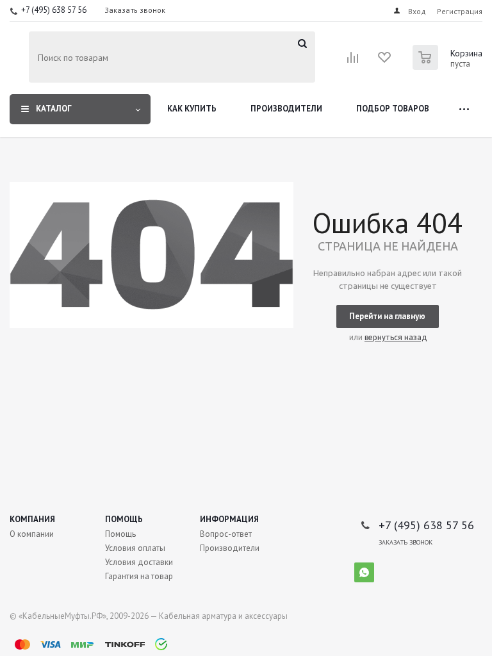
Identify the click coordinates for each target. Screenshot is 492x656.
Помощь (124, 519)
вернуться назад (396, 337)
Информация (229, 519)
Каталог (54, 108)
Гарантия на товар (139, 576)
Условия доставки (139, 562)
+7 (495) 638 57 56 (53, 9)
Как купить (192, 108)
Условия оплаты (135, 548)
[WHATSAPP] (364, 572)
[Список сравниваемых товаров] (353, 61)
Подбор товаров (392, 108)
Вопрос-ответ (226, 534)
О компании (32, 534)
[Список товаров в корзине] (449, 66)
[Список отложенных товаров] (385, 61)
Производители (286, 108)
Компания (32, 519)
